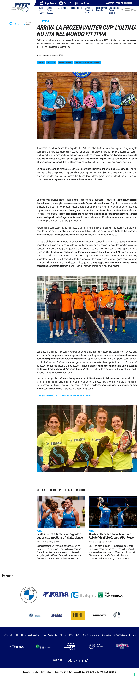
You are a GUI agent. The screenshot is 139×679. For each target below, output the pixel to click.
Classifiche (63, 8)
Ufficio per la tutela (90, 634)
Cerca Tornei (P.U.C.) (50, 10)
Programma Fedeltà (101, 9)
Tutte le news (41, 10)
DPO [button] (71, 634)
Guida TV (68, 3)
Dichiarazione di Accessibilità (114, 634)
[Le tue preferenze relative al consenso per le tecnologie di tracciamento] (134, 674)
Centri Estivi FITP (11, 634)
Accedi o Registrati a (119, 2)
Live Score (84, 3)
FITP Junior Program (30, 634)
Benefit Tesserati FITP (89, 10)
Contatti (132, 634)
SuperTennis (50, 3)
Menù (131, 10)
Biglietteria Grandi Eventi (114, 10)
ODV (77, 634)
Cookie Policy (61, 634)
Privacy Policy (47, 634)
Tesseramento (76, 8)
